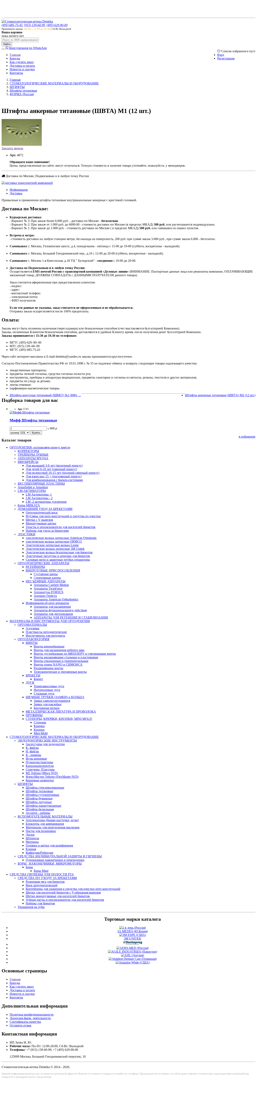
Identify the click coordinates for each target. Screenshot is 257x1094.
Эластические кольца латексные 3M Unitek (55, 548)
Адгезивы (32, 628)
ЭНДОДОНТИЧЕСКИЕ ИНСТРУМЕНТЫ (47, 740)
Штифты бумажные (39, 798)
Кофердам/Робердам (39, 852)
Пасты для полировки (41, 831)
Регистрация (226, 58)
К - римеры (33, 755)
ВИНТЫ (32, 642)
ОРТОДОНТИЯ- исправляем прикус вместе (40, 447)
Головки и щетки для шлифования (49, 845)
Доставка (16, 193)
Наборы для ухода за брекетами (47, 530)
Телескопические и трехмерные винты (60, 671)
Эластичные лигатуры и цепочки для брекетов (58, 556)
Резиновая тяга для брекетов (45, 881)
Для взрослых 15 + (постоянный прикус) (54, 476)
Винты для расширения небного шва (59, 650)
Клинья (31, 849)
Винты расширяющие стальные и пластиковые (66, 657)
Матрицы (32, 842)
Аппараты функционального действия (60, 610)
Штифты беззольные (40, 809)
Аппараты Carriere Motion (51, 585)
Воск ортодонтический (41, 885)
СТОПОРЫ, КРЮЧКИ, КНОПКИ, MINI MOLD (59, 718)
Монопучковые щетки (41, 523)
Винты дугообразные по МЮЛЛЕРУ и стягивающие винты (75, 653)
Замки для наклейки (47, 704)
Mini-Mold (41, 733)
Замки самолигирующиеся (52, 700)
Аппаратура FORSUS (48, 592)
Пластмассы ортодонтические (46, 632)
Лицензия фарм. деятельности (30, 1018)
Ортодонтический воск (42, 512)
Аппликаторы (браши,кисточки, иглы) (52, 820)
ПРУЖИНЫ (34, 715)
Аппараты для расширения (52, 606)
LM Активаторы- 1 (39, 494)
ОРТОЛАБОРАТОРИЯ (33, 639)
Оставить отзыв (20, 1025)
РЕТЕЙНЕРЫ (35, 567)
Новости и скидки (22, 69)
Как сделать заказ (22, 62)
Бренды (15, 58)
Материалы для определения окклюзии (53, 827)
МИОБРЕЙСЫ (28, 462)
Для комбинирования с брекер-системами (54, 480)
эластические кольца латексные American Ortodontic (61, 538)
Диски (30, 834)
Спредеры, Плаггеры (40, 769)
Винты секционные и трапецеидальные (61, 661)
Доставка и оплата (22, 65)
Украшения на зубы (31, 907)
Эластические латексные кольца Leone (52, 545)
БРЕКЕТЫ (33, 675)
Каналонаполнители (40, 766)
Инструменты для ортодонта (45, 635)
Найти (6, 44)
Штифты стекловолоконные (45, 787)
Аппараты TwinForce (48, 588)
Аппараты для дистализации (53, 614)
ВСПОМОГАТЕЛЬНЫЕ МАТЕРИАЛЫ (45, 816)
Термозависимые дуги (49, 686)
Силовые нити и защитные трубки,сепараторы (58, 559)
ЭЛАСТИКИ (26, 534)
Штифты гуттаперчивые (42, 794)
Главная (15, 54)
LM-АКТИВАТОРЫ (32, 491)
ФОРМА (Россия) (22, 94)
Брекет (38, 679)
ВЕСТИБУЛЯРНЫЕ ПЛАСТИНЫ (41, 483)
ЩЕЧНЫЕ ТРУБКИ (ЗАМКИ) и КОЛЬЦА (55, 697)
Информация (19, 189)
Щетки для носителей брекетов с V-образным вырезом (63, 892)
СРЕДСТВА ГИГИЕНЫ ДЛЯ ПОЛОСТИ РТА (42, 874)
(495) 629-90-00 (57, 25)
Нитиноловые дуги (47, 690)
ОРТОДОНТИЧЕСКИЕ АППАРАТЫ (43, 563)
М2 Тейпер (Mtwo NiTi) (42, 773)
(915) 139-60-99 (34, 25)
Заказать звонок (12, 148)
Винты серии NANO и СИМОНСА (58, 664)
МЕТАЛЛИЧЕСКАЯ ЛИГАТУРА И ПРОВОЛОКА (61, 711)
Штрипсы (32, 838)
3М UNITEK (132, 938)
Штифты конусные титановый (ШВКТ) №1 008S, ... (45, 395)
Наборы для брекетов (40, 903)
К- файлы (32, 747)
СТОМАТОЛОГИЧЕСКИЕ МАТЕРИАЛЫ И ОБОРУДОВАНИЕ (54, 83)
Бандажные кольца (46, 708)
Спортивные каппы (47, 577)
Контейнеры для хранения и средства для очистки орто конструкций (73, 889)
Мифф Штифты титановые (33, 420)
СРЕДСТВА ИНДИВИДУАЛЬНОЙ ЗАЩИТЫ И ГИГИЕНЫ (60, 856)
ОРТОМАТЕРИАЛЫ (32, 624)
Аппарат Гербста (45, 595)
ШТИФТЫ (17, 87)
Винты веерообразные (49, 646)
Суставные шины (46, 574)
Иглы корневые (36, 758)
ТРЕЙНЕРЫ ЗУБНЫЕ (33, 454)
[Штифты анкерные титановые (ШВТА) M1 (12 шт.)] (22, 144)
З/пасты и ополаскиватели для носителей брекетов (60, 527)
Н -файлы (32, 751)
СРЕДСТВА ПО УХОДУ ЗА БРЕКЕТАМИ (47, 878)
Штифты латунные (39, 802)
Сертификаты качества (25, 1021)
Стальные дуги (44, 693)
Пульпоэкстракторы (39, 762)
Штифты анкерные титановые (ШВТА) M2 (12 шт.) (220, 395)
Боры (29, 867)
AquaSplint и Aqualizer (33, 487)
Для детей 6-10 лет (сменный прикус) (51, 469)
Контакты (16, 73)
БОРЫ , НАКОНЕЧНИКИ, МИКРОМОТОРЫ (50, 863)
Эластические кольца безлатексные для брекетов (59, 552)
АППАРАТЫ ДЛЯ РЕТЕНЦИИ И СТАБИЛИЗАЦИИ (71, 617)
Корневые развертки (40, 780)
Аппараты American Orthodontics (56, 599)
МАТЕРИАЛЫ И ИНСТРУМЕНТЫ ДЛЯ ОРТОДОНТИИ (50, 621)
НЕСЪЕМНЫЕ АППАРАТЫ (45, 581)
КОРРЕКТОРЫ (28, 451)
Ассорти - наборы (38, 813)
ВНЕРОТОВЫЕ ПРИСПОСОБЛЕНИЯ (53, 570)
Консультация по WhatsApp (27, 48)
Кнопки (39, 729)
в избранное (247, 436)
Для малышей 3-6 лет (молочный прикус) (54, 465)
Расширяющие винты (48, 668)
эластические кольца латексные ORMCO (54, 541)
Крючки (39, 726)
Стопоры (40, 722)
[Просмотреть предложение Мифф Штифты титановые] (30, 412)
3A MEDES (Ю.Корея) (132, 931)
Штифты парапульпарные (43, 805)
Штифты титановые (23, 90)
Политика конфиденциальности (32, 1014)
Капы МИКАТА (29, 505)
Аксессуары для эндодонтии (45, 744)
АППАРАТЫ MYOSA (33, 458)
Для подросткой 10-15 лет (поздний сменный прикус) (62, 472)
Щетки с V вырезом (39, 519)
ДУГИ (30, 682)
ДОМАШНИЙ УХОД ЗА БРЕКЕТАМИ (45, 509)
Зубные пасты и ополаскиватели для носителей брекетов (65, 899)
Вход (220, 54)
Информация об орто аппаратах (47, 603)
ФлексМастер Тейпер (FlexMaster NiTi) (52, 776)
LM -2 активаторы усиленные (46, 501)
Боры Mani (41, 870)
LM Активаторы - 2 (39, 498)
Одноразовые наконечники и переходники (55, 860)
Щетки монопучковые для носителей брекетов (58, 896)
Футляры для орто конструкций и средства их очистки (63, 516)
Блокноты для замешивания (45, 823)
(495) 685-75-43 (12, 25)
